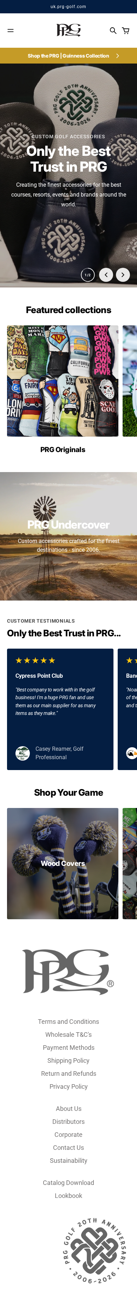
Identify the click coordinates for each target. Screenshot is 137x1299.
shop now (69, 190)
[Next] (123, 275)
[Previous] (106, 275)
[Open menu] (10, 30)
